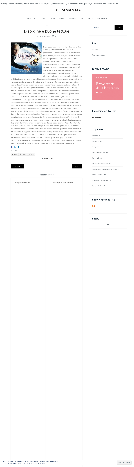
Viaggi (90, 18)
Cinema (42, 18)
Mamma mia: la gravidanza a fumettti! (105, 169)
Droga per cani (97, 147)
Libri (81, 18)
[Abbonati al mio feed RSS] (93, 206)
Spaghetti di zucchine (99, 186)
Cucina (52, 18)
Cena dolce (96, 136)
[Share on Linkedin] (18, 147)
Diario (61, 18)
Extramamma (67, 10)
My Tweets (96, 117)
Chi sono (95, 49)
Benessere (31, 18)
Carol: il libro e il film (99, 175)
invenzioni (48, 158)
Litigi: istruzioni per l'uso (100, 152)
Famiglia (72, 18)
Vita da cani (102, 18)
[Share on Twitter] (15, 147)
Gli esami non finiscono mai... (102, 164)
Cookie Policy (41, 463)
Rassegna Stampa (98, 55)
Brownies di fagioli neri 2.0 (101, 180)
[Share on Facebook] (12, 147)
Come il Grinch (97, 158)
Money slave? (97, 141)
